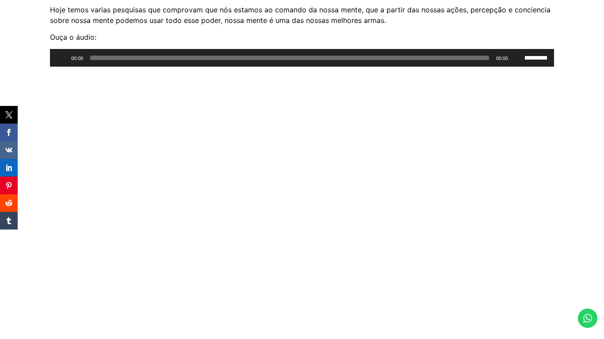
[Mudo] (517, 57)
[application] (302, 58)
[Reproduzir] (61, 57)
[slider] (537, 57)
